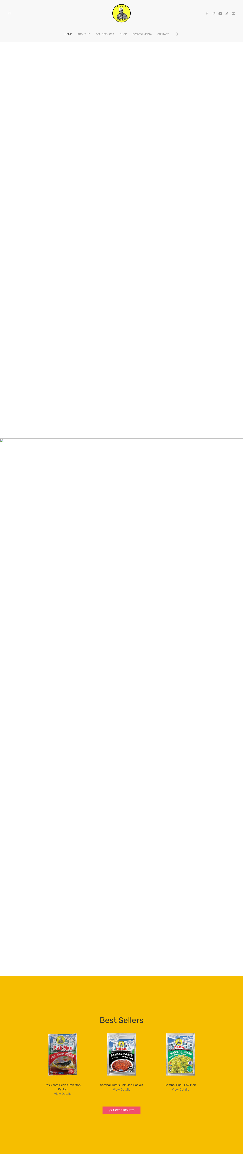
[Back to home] (121, 13)
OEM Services (105, 34)
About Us (83, 34)
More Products (124, 1110)
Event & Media (142, 34)
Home (68, 34)
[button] (176, 34)
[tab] (113, 568)
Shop (123, 34)
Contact (163, 34)
